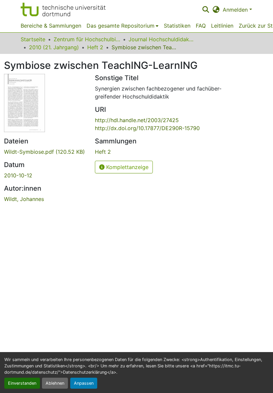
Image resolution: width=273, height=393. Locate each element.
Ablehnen (55, 383)
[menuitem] (122, 25)
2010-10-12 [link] (18, 175)
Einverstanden (22, 383)
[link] (45, 152)
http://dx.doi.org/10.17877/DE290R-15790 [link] (147, 128)
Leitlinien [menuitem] (222, 25)
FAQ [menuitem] (201, 25)
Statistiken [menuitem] (177, 25)
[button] (63, 9)
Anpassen (84, 383)
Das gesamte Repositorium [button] (120, 25)
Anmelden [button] (236, 9)
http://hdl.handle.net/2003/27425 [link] (137, 120)
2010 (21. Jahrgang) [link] (54, 47)
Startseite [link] (33, 39)
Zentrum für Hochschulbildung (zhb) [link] (87, 39)
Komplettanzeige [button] (126, 167)
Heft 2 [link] (95, 47)
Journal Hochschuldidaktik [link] (162, 39)
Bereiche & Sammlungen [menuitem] (51, 25)
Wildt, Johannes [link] (24, 199)
